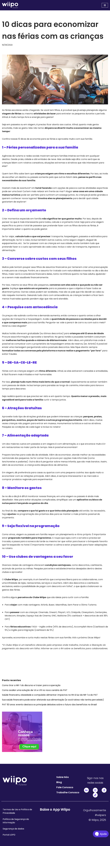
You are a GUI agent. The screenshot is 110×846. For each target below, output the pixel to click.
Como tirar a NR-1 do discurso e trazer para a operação (31, 685)
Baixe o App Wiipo (55, 809)
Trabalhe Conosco (67, 792)
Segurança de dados (13, 828)
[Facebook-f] (104, 790)
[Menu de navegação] (105, 5)
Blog (59, 782)
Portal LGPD (9, 834)
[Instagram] (95, 790)
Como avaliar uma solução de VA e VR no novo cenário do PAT (34, 690)
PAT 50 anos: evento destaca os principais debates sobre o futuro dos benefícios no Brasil (49, 704)
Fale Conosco (64, 787)
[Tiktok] (95, 795)
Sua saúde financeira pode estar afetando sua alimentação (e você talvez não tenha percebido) (53, 699)
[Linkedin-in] (86, 790)
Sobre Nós (62, 777)
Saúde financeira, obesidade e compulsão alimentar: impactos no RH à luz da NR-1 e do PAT (50, 694)
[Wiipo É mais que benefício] (10, 5)
